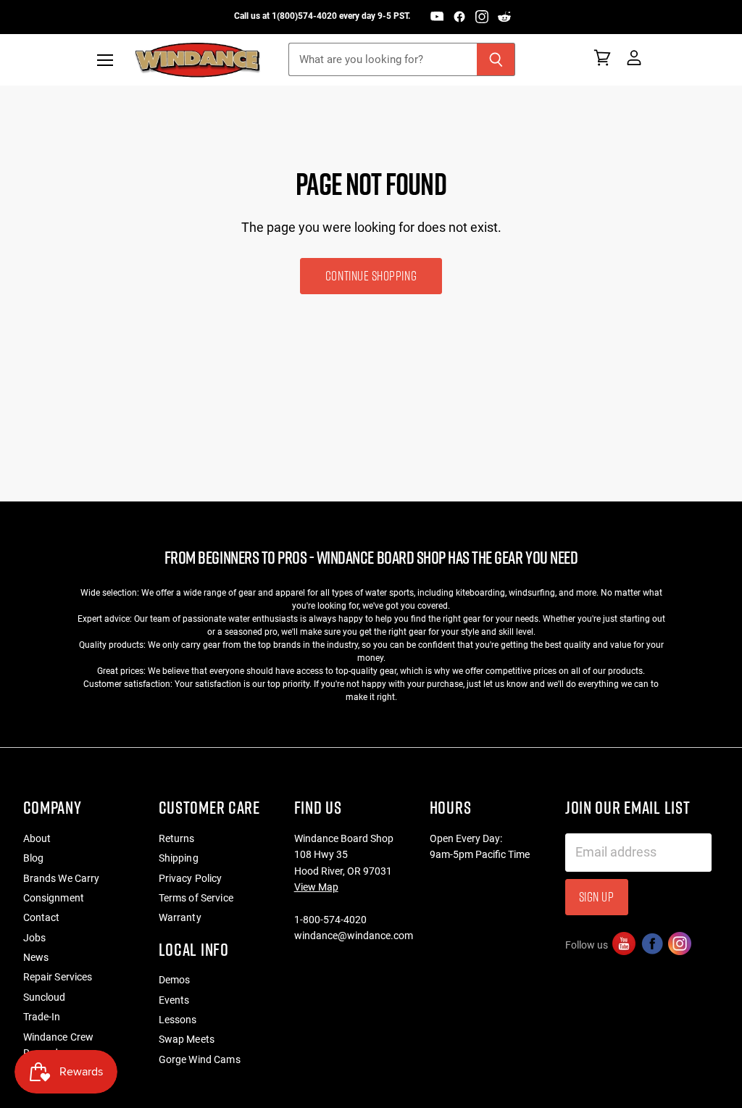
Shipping (179, 858)
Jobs (34, 938)
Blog (33, 858)
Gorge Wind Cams (200, 1059)
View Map (316, 887)
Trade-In (42, 1016)
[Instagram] (481, 16)
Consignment (54, 898)
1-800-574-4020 (330, 919)
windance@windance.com (353, 935)
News (36, 957)
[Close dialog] (726, 885)
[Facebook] (459, 16)
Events (174, 1000)
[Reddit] (504, 16)
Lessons (178, 1019)
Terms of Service (196, 898)
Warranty (180, 917)
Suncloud (44, 997)
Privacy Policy (190, 878)
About (37, 838)
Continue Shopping (371, 275)
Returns (177, 838)
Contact (41, 917)
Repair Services (58, 977)
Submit (661, 1071)
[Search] (496, 59)
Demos (175, 980)
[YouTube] (436, 16)
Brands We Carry (61, 878)
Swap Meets (186, 1039)
